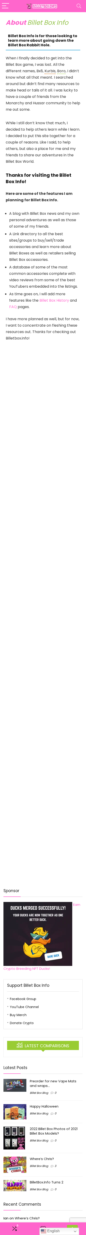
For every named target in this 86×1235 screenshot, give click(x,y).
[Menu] (5, 6)
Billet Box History (54, 300)
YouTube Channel (24, 1007)
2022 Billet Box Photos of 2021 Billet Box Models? (54, 1131)
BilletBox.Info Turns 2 (46, 1182)
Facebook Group (23, 999)
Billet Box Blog (39, 1093)
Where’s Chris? (42, 1159)
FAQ (13, 306)
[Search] (78, 6)
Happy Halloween (44, 1106)
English (53, 1231)
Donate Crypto (22, 1023)
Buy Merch (18, 1015)
